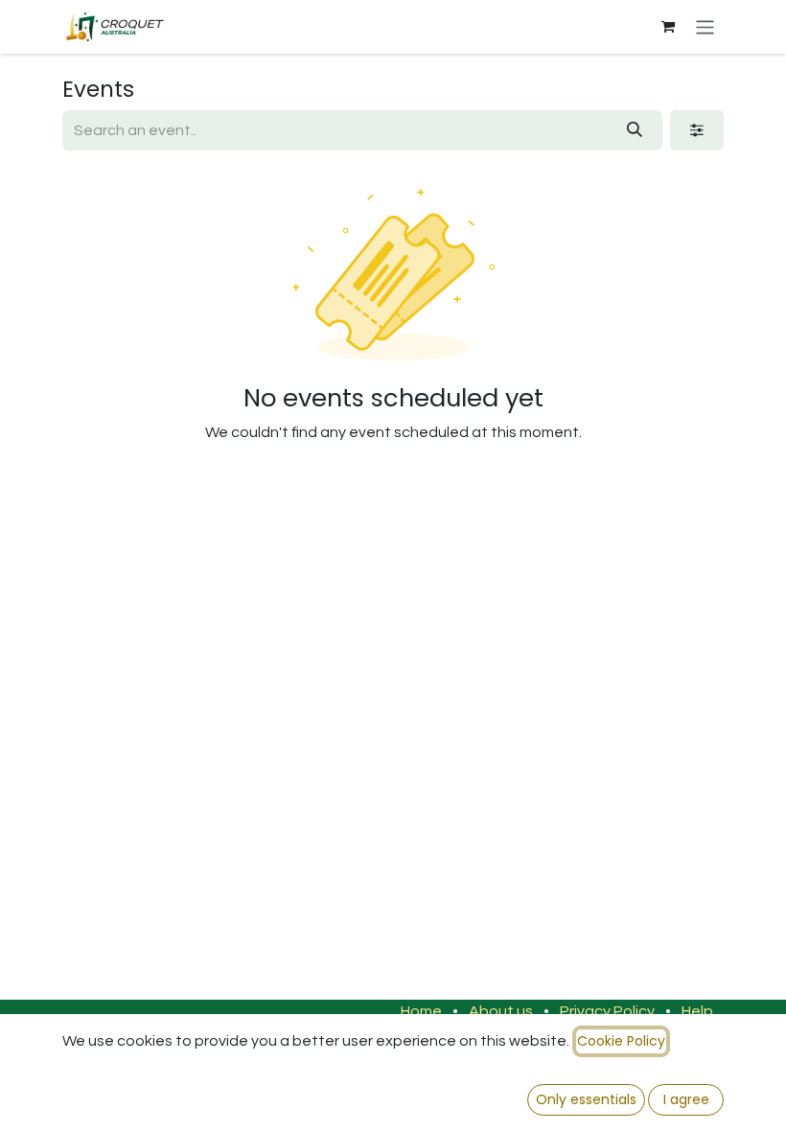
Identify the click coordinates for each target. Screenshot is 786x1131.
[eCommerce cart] (668, 27)
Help (697, 1011)
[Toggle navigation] (705, 26)
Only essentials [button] (586, 1099)
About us (501, 1011)
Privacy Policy (607, 1011)
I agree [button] (686, 1099)
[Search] (634, 130)
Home (421, 1011)
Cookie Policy (621, 1040)
